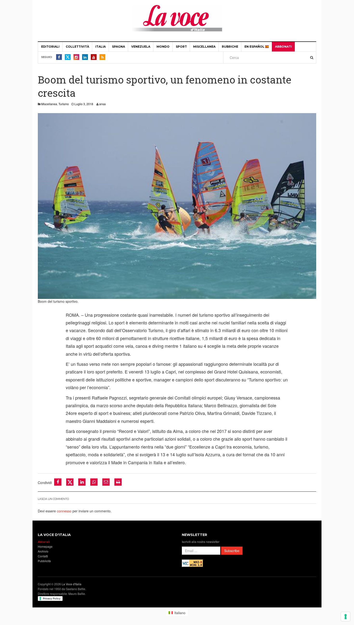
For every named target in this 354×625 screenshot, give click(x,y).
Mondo (163, 46)
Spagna (118, 46)
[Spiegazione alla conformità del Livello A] (192, 563)
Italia (100, 46)
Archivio (43, 551)
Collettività (77, 46)
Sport (181, 46)
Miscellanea (204, 46)
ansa (102, 104)
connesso (64, 511)
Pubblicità (44, 561)
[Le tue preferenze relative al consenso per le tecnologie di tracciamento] (345, 616)
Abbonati (283, 46)
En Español (254, 46)
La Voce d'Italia (71, 584)
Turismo (64, 104)
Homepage (45, 546)
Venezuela (140, 46)
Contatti (43, 556)
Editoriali (50, 46)
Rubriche (230, 46)
